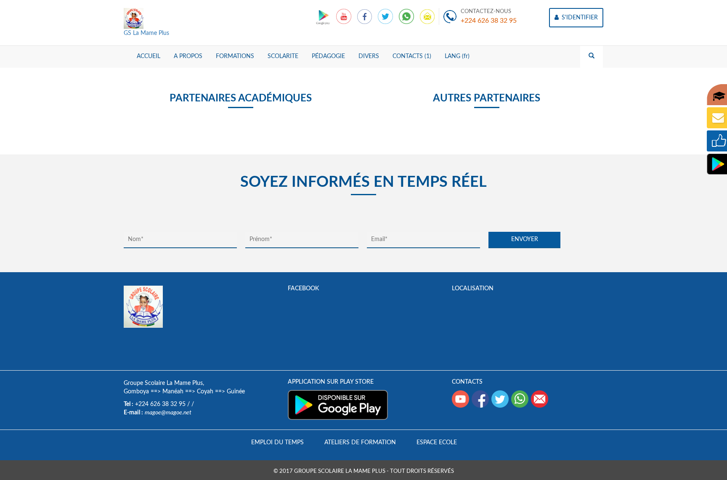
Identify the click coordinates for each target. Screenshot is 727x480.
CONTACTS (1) (412, 56)
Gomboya (136, 392)
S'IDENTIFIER (579, 18)
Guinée (236, 392)
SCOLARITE (283, 56)
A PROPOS (188, 56)
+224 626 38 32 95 (489, 20)
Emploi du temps (277, 443)
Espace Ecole (437, 443)
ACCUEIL (148, 56)
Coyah (205, 392)
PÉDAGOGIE (328, 56)
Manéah (172, 392)
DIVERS (368, 56)
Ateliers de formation (360, 443)
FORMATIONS (235, 56)
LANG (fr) (457, 56)
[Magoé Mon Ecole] (323, 16)
